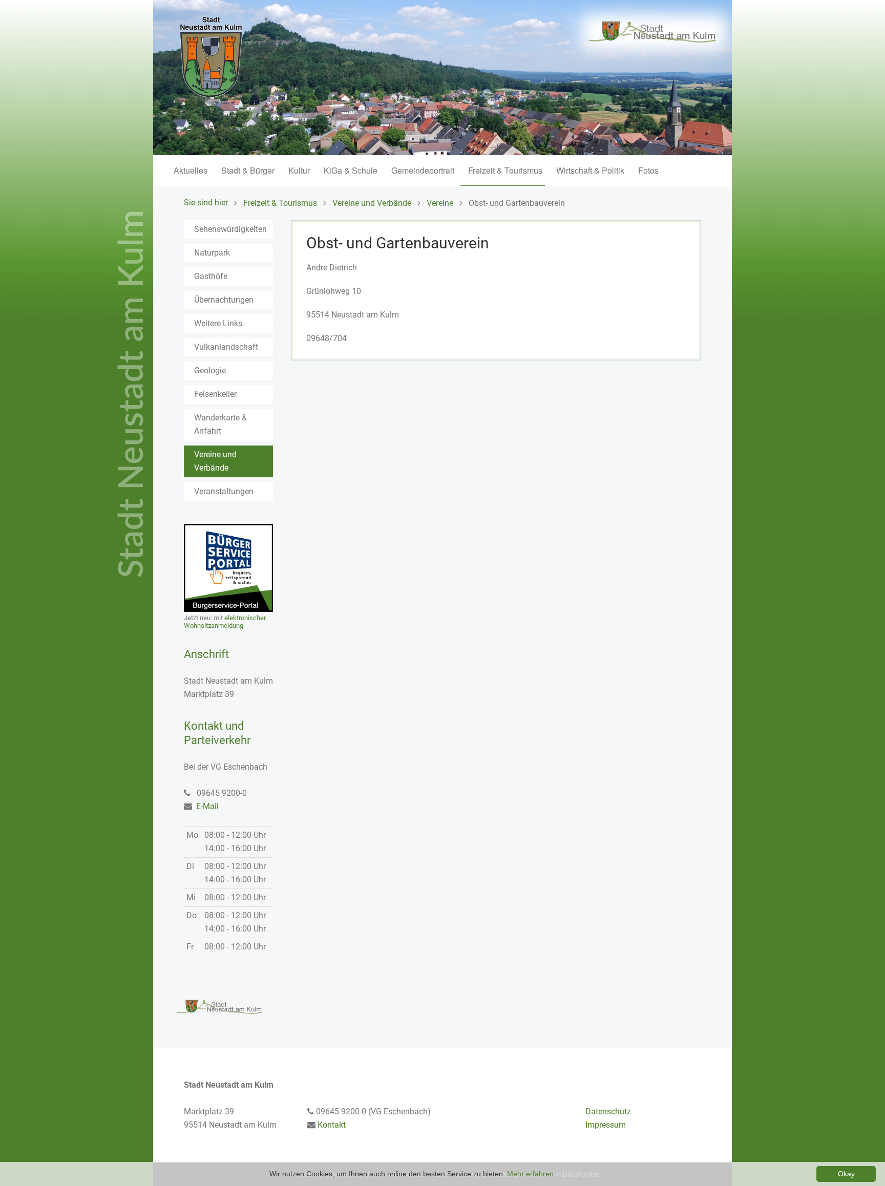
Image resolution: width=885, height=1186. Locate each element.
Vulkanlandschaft (226, 347)
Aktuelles (190, 170)
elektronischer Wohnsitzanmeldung (225, 621)
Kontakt (332, 1125)
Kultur (299, 170)
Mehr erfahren (530, 1174)
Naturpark (212, 253)
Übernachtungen (224, 300)
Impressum (605, 1125)
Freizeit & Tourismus (505, 170)
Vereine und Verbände (371, 203)
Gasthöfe (210, 276)
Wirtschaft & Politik (590, 170)
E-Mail (207, 806)
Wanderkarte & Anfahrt (220, 424)
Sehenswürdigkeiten (230, 229)
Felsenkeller (215, 394)
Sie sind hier (206, 202)
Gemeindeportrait (422, 170)
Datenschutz (608, 1111)
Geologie (210, 370)
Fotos (648, 170)
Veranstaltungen (224, 491)
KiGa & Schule (350, 170)
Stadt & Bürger (248, 170)
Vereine (440, 203)
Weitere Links (218, 323)
